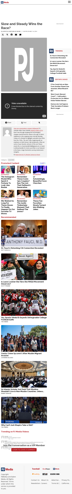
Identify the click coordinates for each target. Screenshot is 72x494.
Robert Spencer (6, 393)
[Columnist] (8, 132)
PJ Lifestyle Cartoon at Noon (10, 31)
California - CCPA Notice (66, 483)
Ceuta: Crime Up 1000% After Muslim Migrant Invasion (21, 354)
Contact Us (35, 480)
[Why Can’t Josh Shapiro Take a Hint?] (24, 410)
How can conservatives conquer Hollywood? (26, 128)
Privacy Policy (66, 480)
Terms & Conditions (56, 483)
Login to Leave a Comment (23, 450)
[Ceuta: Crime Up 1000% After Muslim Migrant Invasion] (24, 338)
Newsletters (35, 483)
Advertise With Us (56, 480)
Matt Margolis (5, 250)
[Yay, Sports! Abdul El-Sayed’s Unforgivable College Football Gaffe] (24, 302)
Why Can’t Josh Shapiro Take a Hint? (17, 425)
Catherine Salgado (7, 357)
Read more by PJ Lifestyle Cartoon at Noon (27, 154)
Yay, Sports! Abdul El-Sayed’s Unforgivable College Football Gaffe (24, 318)
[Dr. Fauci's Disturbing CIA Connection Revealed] (24, 233)
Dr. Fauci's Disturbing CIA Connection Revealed (22, 248)
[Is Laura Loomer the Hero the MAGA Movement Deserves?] (24, 267)
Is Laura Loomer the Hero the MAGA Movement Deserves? (22, 283)
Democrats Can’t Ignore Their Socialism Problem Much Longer (59, 106)
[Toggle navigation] (69, 2)
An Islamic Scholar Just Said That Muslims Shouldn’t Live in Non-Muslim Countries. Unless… (22, 390)
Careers (44, 483)
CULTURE (11, 160)
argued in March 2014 (36, 130)
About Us (44, 480)
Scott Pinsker (5, 286)
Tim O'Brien (4, 321)
